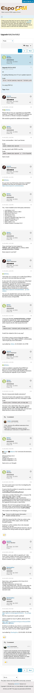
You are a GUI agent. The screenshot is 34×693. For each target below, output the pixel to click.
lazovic (13, 451)
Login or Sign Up (27, 1)
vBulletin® (16, 684)
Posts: (8, 63)
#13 (31, 552)
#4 (31, 177)
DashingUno (14, 632)
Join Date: (9, 61)
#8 (31, 315)
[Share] (30, 62)
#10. (28, 421)
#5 (31, 204)
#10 (31, 391)
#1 (31, 67)
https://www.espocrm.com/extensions (12, 185)
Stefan (8, 110)
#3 (31, 137)
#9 (31, 362)
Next (30, 51)
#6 (31, 243)
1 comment (10, 417)
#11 (31, 448)
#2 (31, 107)
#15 (31, 608)
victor (6, 451)
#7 (31, 271)
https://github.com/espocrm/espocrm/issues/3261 (16, 621)
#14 (31, 578)
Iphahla (6, 623)
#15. (28, 646)
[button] (4, 535)
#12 (31, 482)
